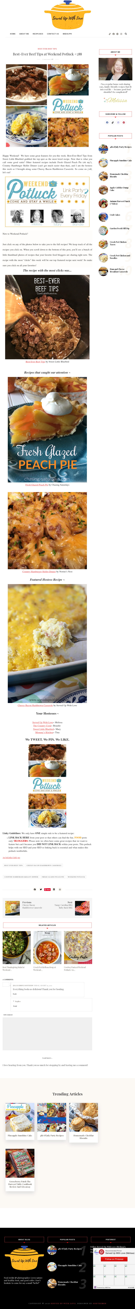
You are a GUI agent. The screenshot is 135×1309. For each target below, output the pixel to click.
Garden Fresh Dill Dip (119, 228)
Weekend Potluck (76, 877)
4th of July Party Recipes (121, 147)
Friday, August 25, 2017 (43, 985)
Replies (18, 1001)
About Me (24, 34)
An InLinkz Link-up (11, 857)
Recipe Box (38, 34)
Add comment (8, 1015)
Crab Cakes (115, 215)
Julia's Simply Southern (23, 985)
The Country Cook (42, 725)
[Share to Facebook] (35, 889)
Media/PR (67, 34)
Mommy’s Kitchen (44, 732)
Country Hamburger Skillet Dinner (39, 571)
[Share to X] (41, 889)
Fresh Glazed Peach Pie (36, 484)
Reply (15, 994)
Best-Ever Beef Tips (35, 361)
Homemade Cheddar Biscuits (83, 1136)
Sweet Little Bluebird (43, 729)
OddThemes (99, 1303)
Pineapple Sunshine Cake (121, 160)
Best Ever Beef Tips (47, 49)
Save (48, 890)
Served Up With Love (42, 722)
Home (12, 34)
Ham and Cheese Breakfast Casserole (119, 270)
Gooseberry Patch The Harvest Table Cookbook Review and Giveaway (20, 1184)
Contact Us (53, 34)
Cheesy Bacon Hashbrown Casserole (35, 705)
